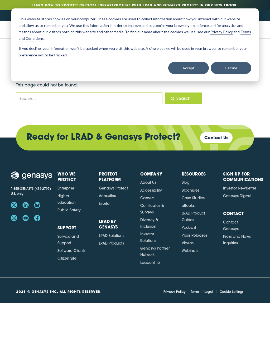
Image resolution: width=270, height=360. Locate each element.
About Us (148, 182)
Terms (195, 292)
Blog (186, 182)
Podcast (189, 227)
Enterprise (65, 188)
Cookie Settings (231, 292)
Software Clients (71, 250)
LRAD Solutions (111, 235)
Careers (147, 198)
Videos (188, 243)
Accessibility (151, 190)
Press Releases (194, 235)
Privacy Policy (174, 292)
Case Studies (193, 198)
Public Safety (69, 210)
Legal (208, 292)
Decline (231, 68)
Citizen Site (66, 258)
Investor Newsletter (239, 188)
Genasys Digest (237, 195)
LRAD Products (111, 243)
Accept (188, 68)
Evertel (104, 203)
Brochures (190, 190)
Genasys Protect (113, 188)
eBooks (188, 205)
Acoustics (107, 195)
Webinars (190, 250)
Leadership (150, 262)
